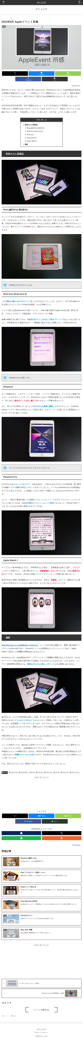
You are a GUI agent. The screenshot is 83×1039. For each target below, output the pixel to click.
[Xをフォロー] (61, 833)
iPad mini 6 (49, 772)
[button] (55, 79)
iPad (33, 772)
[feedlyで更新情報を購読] (21, 838)
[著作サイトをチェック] (21, 833)
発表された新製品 (31, 125)
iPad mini (40, 772)
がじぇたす (41, 3)
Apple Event (14, 772)
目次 (38, 120)
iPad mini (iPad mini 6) (35, 131)
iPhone (57, 772)
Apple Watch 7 (32, 141)
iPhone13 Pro (32, 138)
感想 (26, 144)
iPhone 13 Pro (75, 772)
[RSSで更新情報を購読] (61, 838)
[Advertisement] (41, 793)
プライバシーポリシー (41, 1032)
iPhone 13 (65, 772)
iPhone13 (30, 134)
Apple (5, 772)
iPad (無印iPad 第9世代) (35, 128)
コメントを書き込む (41, 1010)
